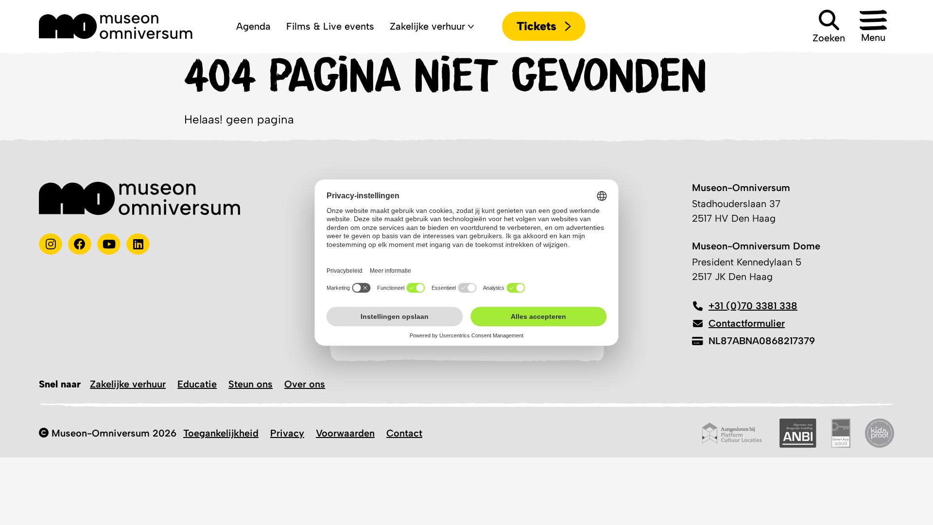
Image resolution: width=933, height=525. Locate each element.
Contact (404, 433)
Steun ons (250, 384)
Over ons (304, 384)
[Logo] (115, 26)
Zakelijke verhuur (128, 384)
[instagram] (50, 244)
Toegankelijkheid (221, 433)
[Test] (79, 244)
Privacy (287, 433)
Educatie (197, 384)
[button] (873, 26)
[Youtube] (109, 244)
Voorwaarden (345, 433)
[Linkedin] (138, 244)
